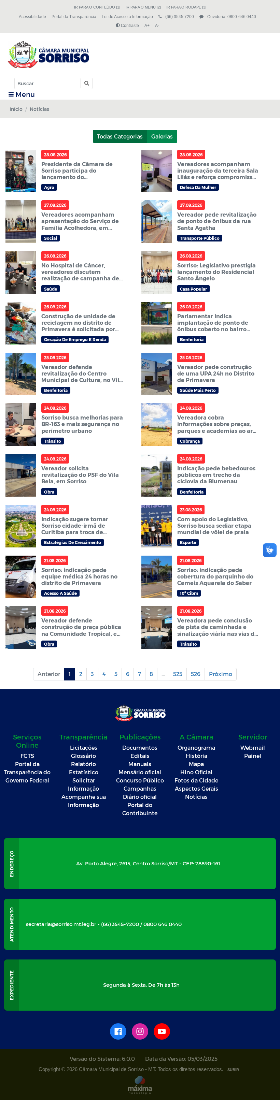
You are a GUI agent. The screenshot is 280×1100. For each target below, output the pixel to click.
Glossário (83, 755)
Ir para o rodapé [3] (186, 7)
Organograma (196, 747)
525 (177, 674)
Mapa (196, 764)
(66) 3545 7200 (179, 16)
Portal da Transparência (74, 16)
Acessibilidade (32, 16)
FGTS (27, 755)
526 (195, 674)
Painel (252, 755)
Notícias (196, 796)
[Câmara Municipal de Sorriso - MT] (48, 54)
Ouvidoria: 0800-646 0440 (231, 16)
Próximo (220, 674)
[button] (86, 83)
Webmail (252, 747)
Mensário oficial (139, 772)
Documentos (139, 747)
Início (16, 109)
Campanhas (140, 788)
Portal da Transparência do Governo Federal (27, 772)
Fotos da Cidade (196, 780)
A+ (147, 25)
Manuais (139, 764)
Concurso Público (140, 780)
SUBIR (233, 1070)
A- (157, 25)
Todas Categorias (120, 136)
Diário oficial (140, 796)
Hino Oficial (196, 772)
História (196, 755)
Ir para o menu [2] (143, 7)
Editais (140, 755)
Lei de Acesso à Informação (127, 16)
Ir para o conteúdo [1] (97, 7)
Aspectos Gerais (196, 788)
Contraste (129, 25)
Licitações (83, 747)
